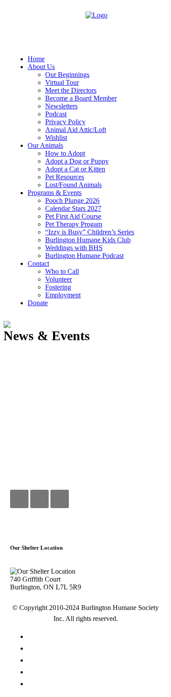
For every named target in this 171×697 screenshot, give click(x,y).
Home (94, 637)
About (94, 649)
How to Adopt (94, 660)
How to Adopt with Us (68, 526)
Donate (94, 672)
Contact (94, 684)
